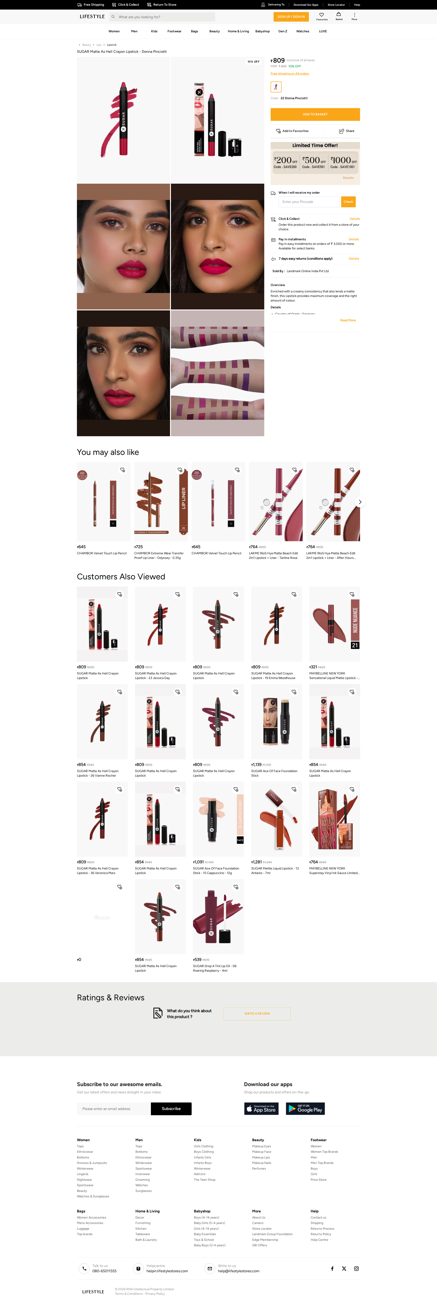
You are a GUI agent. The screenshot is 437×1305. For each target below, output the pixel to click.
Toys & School (204, 1240)
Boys (314, 1169)
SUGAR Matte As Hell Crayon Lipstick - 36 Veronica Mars (98, 871)
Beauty (86, 44)
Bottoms (83, 1157)
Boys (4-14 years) (206, 1217)
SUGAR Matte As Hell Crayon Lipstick (98, 676)
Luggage (83, 1229)
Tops (80, 1146)
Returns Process (322, 1229)
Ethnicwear (85, 1152)
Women (316, 1146)
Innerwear (142, 1174)
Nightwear (84, 1180)
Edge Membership (265, 1240)
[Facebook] (332, 1268)
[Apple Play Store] (261, 1108)
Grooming (142, 1180)
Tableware (142, 1234)
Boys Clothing (204, 1152)
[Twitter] (344, 1268)
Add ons (200, 1174)
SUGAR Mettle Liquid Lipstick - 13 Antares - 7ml (275, 871)
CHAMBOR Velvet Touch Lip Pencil (102, 553)
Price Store (319, 1180)
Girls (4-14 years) (206, 1229)
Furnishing (142, 1223)
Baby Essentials (205, 1234)
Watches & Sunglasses (93, 1196)
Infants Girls (202, 1157)
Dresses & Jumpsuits (92, 1163)
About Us (258, 1217)
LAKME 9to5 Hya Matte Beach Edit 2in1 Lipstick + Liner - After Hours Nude (330, 555)
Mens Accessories (90, 1223)
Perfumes (259, 1169)
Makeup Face (261, 1152)
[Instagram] (356, 1268)
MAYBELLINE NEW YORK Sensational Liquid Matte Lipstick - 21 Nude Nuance (333, 676)
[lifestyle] (92, 16)
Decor (139, 1217)
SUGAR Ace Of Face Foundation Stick (274, 773)
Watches (141, 1185)
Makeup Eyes (261, 1146)
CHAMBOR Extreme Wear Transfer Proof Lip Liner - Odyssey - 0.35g (159, 555)
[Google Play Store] (305, 1108)
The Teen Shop (204, 1180)
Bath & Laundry (146, 1240)
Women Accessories (91, 1217)
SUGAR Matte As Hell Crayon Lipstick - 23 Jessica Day (156, 676)
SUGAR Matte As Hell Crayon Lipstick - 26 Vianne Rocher (98, 773)
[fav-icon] (322, 15)
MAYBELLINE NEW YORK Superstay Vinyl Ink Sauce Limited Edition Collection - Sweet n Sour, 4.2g (333, 871)
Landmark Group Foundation (272, 1234)
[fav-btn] (122, 470)
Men (314, 1157)
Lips (99, 44)
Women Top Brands (324, 1152)
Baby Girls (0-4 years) (209, 1223)
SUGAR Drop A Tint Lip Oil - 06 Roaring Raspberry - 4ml (214, 968)
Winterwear (85, 1169)
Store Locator (262, 1229)
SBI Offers (259, 1245)
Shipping (317, 1223)
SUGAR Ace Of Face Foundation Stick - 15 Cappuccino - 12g (216, 871)
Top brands (85, 1234)
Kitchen (141, 1229)
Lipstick (112, 44)
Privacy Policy (155, 1294)
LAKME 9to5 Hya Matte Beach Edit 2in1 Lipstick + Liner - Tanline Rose (273, 555)
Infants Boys (203, 1163)
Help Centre (319, 1240)
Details (348, 178)
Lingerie (82, 1174)
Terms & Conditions (129, 1294)
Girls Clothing (203, 1146)
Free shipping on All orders (290, 74)
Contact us (318, 1217)
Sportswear (85, 1185)
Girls (314, 1174)
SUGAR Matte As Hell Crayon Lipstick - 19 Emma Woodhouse (273, 676)
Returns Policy (321, 1234)
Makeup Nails (261, 1163)
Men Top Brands (322, 1163)
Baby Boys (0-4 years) (210, 1245)
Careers (258, 1223)
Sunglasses (143, 1191)
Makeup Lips (261, 1157)
